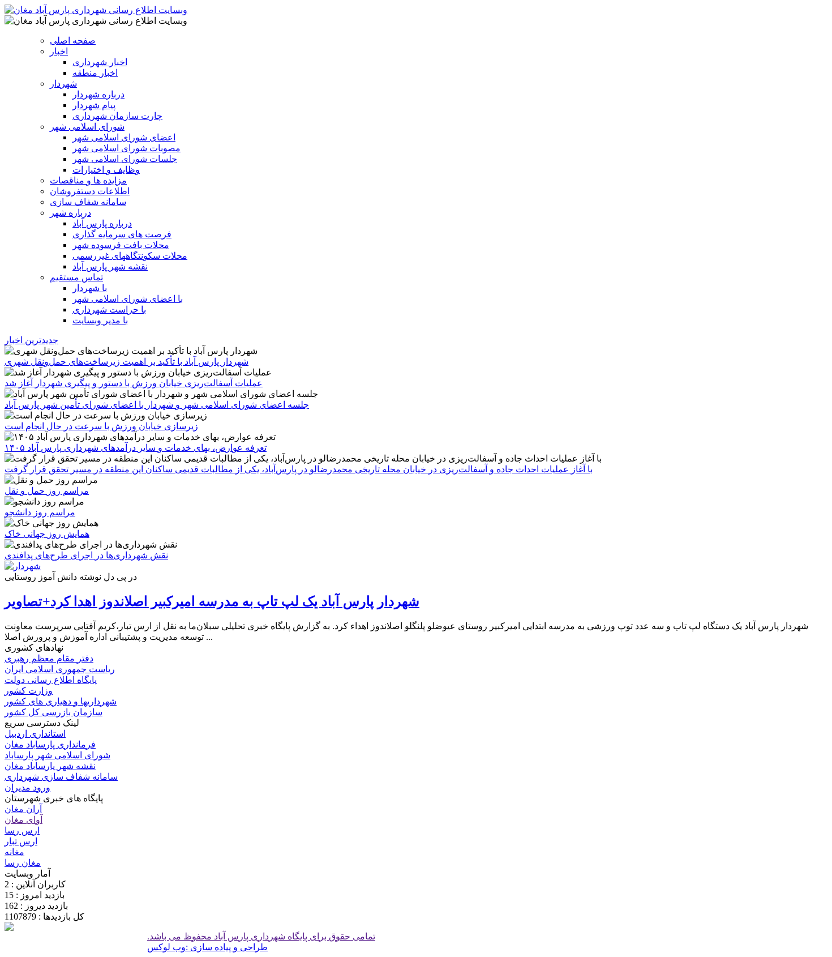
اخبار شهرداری (99, 62)
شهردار (63, 83)
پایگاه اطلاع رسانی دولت (51, 680)
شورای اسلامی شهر (87, 126)
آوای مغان (23, 819)
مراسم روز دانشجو (40, 512)
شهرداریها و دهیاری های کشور (61, 701)
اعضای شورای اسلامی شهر (123, 137)
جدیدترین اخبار (31, 340)
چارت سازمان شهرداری (117, 116)
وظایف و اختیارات (106, 169)
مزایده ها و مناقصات (88, 180)
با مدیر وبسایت (100, 320)
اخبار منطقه (95, 73)
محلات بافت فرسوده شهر (120, 245)
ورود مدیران (27, 787)
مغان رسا (23, 863)
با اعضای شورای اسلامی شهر (127, 299)
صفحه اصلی (73, 40)
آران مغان (23, 809)
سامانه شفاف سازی (88, 202)
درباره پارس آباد (102, 223)
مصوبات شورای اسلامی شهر (126, 148)
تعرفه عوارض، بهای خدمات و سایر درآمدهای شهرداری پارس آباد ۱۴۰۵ (136, 447)
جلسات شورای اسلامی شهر (124, 159)
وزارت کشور (29, 690)
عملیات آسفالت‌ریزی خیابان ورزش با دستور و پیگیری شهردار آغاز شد (134, 383)
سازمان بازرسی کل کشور (53, 712)
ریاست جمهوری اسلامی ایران (60, 669)
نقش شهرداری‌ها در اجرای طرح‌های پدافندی (86, 555)
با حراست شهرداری (109, 309)
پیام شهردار (93, 105)
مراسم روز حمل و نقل (47, 490)
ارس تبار (21, 841)
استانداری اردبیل (35, 733)
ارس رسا (22, 830)
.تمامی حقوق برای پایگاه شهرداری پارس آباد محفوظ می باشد (261, 936)
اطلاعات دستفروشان (90, 191)
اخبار (59, 51)
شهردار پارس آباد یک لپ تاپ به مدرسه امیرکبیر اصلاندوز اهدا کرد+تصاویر (212, 601)
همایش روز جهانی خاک (47, 534)
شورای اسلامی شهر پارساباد (57, 755)
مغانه (14, 852)
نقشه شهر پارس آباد (110, 266)
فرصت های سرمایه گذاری (121, 234)
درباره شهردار (98, 94)
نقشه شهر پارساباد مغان (50, 766)
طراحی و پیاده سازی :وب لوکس (207, 947)
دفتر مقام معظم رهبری (49, 658)
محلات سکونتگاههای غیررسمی (129, 255)
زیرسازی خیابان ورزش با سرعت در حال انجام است (101, 426)
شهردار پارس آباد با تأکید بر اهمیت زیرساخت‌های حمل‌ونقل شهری (126, 361)
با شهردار (89, 288)
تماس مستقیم (76, 277)
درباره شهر (70, 212)
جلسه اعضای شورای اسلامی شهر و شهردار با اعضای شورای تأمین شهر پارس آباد (157, 404)
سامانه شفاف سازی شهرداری (61, 776)
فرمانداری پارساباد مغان (50, 744)
